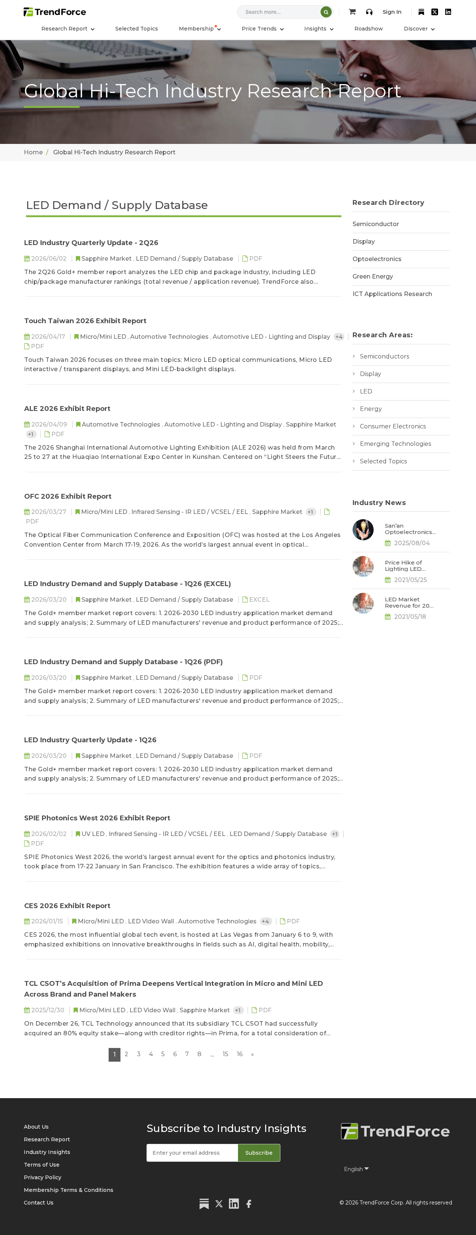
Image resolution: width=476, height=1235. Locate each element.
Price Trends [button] (260, 28)
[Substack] (421, 11)
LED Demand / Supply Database (185, 258)
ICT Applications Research (392, 294)
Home (33, 152)
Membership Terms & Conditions (68, 1190)
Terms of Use (42, 1164)
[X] (434, 11)
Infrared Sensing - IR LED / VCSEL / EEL (190, 511)
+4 (338, 336)
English (354, 1169)
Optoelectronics (377, 259)
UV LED (93, 833)
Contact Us (39, 1202)
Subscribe (259, 1152)
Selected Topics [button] (136, 28)
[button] (200, 29)
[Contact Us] (369, 12)
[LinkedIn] (448, 11)
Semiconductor (376, 224)
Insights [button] (316, 28)
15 (225, 1054)
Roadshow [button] (368, 28)
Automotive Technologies (170, 336)
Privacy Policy (42, 1177)
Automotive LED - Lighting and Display (272, 336)
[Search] (326, 11)
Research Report (47, 1139)
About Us (36, 1126)
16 (239, 1054)
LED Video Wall (152, 921)
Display (364, 241)
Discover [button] (416, 28)
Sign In (392, 12)
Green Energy (373, 276)
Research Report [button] (65, 28)
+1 (31, 434)
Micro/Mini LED (104, 336)
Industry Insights (47, 1152)
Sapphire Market (107, 258)
